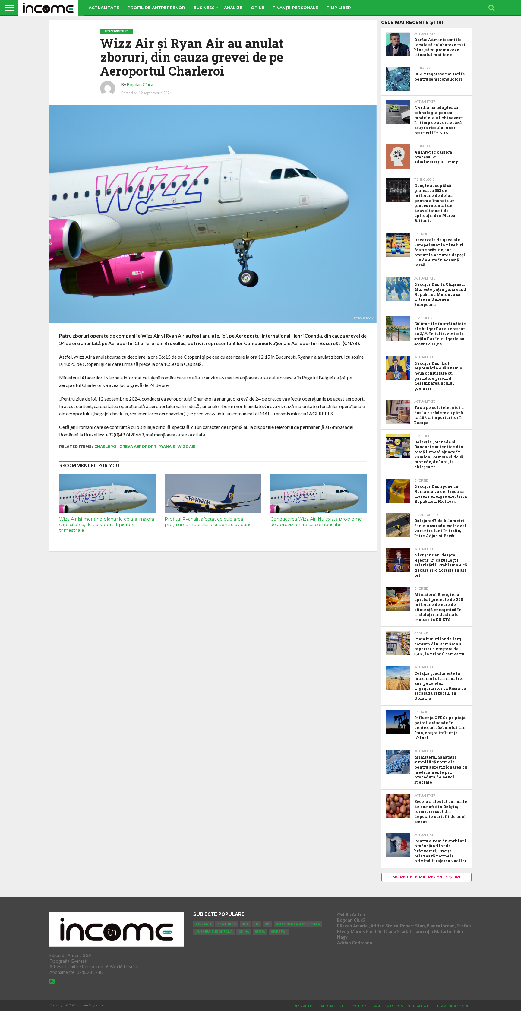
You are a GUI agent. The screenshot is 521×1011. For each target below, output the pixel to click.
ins (267, 924)
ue (256, 924)
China (243, 932)
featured (226, 924)
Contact (360, 1006)
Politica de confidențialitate (402, 1006)
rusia (260, 932)
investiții (279, 932)
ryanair (166, 446)
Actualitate (104, 7)
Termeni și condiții (454, 1006)
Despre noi (303, 1006)
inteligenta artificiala (298, 924)
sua (245, 924)
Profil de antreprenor (156, 7)
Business (204, 7)
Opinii (257, 7)
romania (203, 924)
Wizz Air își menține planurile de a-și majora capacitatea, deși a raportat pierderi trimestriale (106, 524)
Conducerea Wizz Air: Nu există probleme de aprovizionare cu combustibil (316, 522)
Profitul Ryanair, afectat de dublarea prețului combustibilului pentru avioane (208, 522)
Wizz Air (186, 446)
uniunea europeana (214, 932)
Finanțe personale (295, 7)
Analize (233, 7)
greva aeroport (137, 446)
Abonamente (333, 1006)
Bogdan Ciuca (140, 84)
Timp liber (339, 7)
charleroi (106, 446)
